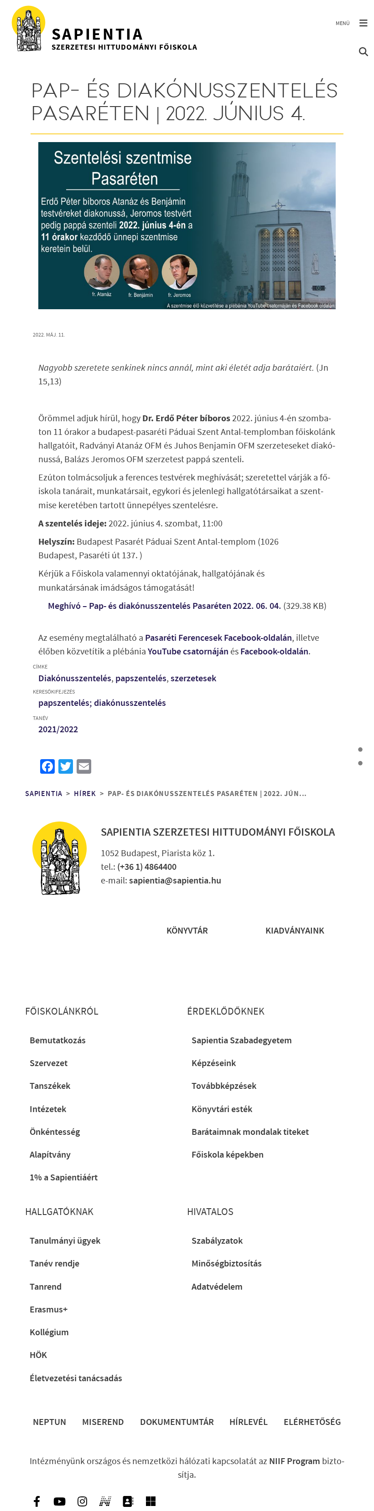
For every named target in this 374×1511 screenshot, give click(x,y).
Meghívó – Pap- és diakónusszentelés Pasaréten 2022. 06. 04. (164, 606)
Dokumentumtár (177, 1422)
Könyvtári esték (222, 1109)
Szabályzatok (217, 1241)
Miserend (103, 1422)
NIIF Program (294, 1461)
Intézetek (48, 1109)
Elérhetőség (312, 1422)
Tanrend (46, 1287)
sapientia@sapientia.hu (175, 881)
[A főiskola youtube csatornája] (59, 1501)
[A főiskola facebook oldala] (36, 1501)
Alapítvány (50, 1155)
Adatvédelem (217, 1287)
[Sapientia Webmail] (150, 1501)
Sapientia (43, 794)
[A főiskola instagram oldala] (82, 1501)
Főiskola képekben (228, 1155)
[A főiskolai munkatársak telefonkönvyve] (127, 1501)
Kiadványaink (294, 931)
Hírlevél (248, 1422)
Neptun (49, 1422)
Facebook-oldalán (274, 652)
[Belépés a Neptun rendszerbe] (105, 1501)
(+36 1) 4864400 (147, 867)
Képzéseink (214, 1063)
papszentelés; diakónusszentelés (102, 703)
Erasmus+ (49, 1310)
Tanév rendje (54, 1264)
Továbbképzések (224, 1086)
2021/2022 (58, 729)
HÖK (38, 1355)
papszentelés (140, 678)
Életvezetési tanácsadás (76, 1378)
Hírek (85, 794)
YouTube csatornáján (188, 652)
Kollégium (49, 1332)
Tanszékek (50, 1086)
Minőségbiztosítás (227, 1264)
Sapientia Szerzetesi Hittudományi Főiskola (218, 832)
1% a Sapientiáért (64, 1178)
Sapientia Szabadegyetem (242, 1040)
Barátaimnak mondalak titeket (250, 1132)
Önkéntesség (55, 1132)
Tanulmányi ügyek (65, 1241)
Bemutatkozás (58, 1040)
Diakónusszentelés (74, 678)
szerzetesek (193, 678)
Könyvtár (187, 931)
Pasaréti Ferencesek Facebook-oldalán (218, 638)
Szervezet (49, 1063)
